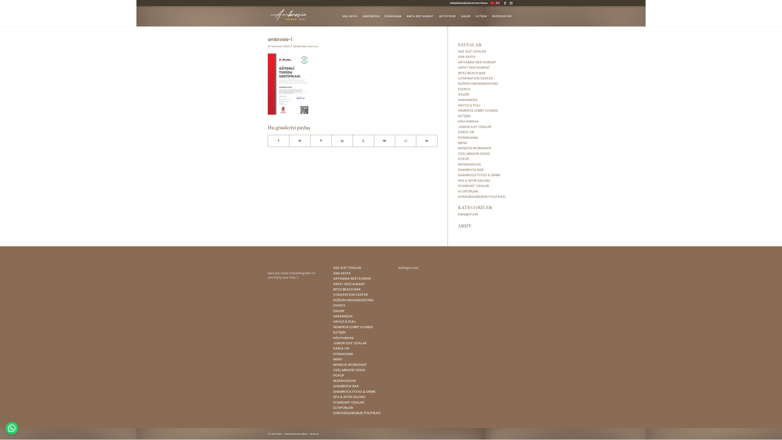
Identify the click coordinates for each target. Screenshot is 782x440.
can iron (313, 46)
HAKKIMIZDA (468, 100)
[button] (12, 428)
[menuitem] (468, 3)
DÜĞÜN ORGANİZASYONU (478, 83)
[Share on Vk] (384, 140)
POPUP (463, 159)
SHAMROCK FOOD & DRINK (479, 175)
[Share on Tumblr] (363, 140)
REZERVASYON (469, 164)
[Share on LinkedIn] (342, 140)
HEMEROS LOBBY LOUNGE (478, 110)
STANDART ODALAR (473, 186)
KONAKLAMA (468, 137)
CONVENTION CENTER (475, 78)
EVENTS (464, 89)
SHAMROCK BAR (470, 169)
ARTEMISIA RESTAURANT (477, 62)
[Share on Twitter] (299, 140)
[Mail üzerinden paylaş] (426, 140)
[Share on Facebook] (278, 140)
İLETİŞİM (464, 116)
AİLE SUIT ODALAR (472, 51)
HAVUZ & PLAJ (469, 105)
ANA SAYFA (467, 56)
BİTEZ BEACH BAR (471, 73)
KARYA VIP (466, 132)
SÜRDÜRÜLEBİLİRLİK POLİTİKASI (469, 3)
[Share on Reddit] (405, 140)
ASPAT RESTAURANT (474, 67)
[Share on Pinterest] (321, 140)
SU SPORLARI (468, 191)
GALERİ (463, 94)
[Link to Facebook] (505, 3)
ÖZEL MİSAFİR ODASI (474, 153)
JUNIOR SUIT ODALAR (474, 126)
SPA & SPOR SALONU (474, 180)
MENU (462, 143)
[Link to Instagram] (511, 3)
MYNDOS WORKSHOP (474, 148)
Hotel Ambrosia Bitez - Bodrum (301, 434)
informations (468, 121)
